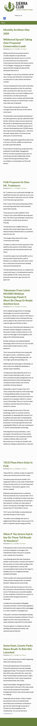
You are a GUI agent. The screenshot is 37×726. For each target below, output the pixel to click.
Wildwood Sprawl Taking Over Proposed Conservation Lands (17, 43)
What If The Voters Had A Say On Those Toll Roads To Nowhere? (18, 537)
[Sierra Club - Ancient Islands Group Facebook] (4, 18)
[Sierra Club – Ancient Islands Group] (18, 6)
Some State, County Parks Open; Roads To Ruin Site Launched (18, 649)
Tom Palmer (23, 49)
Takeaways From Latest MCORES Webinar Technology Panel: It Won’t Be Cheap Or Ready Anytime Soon (18, 297)
